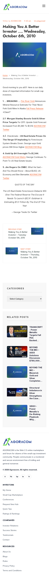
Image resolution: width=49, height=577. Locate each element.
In (23, 477)
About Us (7, 552)
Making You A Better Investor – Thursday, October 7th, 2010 (30, 253)
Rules (5, 561)
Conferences (8, 499)
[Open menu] (44, 6)
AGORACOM (16, 21)
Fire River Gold (28, 101)
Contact (6, 540)
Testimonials (8, 535)
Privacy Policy (9, 566)
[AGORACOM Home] (17, 442)
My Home (7, 490)
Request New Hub (10, 504)
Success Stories (9, 530)
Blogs (5, 556)
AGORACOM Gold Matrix (14, 157)
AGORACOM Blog (33, 147)
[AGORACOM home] (15, 7)
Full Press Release (34, 108)
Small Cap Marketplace (13, 495)
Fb (11, 477)
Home (5, 75)
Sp (17, 477)
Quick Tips (7, 509)
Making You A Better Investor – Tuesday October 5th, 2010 (17, 233)
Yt (29, 477)
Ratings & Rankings (11, 514)
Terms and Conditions (12, 570)
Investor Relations (10, 526)
